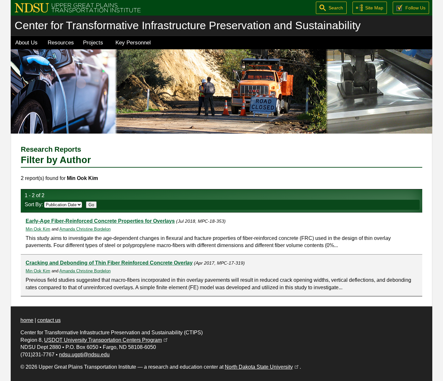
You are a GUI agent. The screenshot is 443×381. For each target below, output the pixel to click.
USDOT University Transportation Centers (106, 340)
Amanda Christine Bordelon (85, 229)
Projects (93, 42)
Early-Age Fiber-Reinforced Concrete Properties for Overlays (100, 221)
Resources (61, 42)
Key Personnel (133, 42)
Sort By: (34, 204)
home (26, 320)
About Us (26, 42)
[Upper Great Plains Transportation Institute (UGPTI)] (77, 7)
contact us (49, 320)
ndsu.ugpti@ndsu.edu (84, 354)
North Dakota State (262, 367)
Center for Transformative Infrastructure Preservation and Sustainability (188, 25)
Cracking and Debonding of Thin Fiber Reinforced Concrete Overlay (109, 263)
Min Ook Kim (38, 229)
